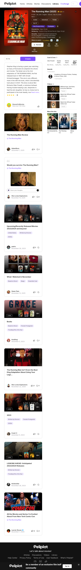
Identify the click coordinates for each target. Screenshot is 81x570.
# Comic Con (17, 505)
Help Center (12, 558)
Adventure (45, 20)
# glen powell (18, 361)
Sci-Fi (35, 23)
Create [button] (28, 59)
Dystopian (51, 26)
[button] (76, 12)
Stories (37, 4)
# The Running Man (13, 126)
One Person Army (38, 26)
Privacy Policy (25, 558)
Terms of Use (38, 558)
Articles (29, 4)
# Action (10, 361)
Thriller (54, 20)
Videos (46, 555)
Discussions (46, 4)
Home (22, 4)
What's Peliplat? (67, 558)
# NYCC (10, 505)
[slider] (11, 95)
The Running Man (14, 138)
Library (56, 4)
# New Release (29, 361)
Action (35, 20)
